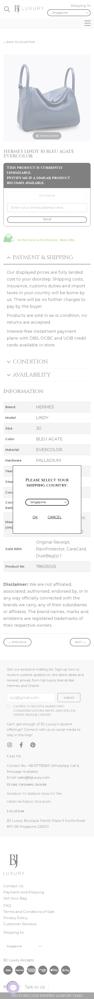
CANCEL (55, 517)
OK (35, 517)
